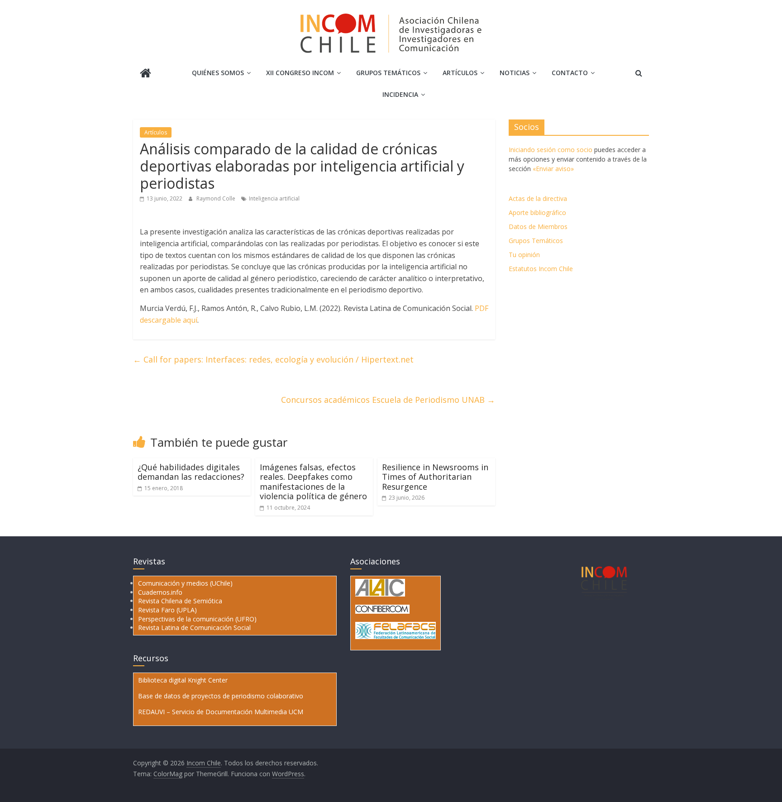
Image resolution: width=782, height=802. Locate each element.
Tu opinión (524, 254)
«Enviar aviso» (553, 168)
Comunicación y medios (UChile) (185, 583)
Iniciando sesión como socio (550, 149)
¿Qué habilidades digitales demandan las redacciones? (191, 472)
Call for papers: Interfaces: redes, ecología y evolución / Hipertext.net (273, 359)
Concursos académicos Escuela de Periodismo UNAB (388, 399)
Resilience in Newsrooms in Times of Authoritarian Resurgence (435, 477)
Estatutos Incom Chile (541, 268)
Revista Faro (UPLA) (167, 610)
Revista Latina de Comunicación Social (194, 627)
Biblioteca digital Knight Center (183, 680)
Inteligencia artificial (274, 198)
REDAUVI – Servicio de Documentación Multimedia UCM (220, 711)
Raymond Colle (216, 198)
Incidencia (400, 94)
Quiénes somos (218, 72)
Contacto (570, 72)
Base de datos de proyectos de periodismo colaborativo (220, 696)
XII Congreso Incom (300, 72)
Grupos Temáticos (536, 240)
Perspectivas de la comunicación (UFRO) (197, 619)
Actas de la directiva (538, 198)
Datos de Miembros (538, 226)
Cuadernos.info (160, 592)
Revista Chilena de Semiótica (180, 601)
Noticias (514, 72)
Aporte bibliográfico (537, 212)
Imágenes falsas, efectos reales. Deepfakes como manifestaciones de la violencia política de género (313, 482)
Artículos (460, 72)
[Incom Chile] (145, 74)
